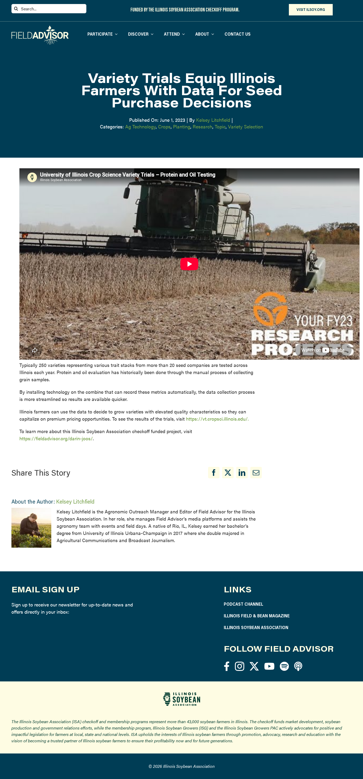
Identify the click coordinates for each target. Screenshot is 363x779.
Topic (220, 126)
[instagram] (239, 666)
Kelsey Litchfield (213, 119)
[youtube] (269, 666)
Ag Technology (140, 126)
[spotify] (284, 666)
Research (202, 126)
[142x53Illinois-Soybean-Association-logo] (181, 694)
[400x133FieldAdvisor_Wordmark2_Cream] (40, 27)
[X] (228, 473)
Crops (164, 126)
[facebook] (227, 666)
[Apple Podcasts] (298, 666)
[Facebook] (214, 473)
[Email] (256, 473)
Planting (181, 126)
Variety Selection (245, 126)
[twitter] (254, 666)
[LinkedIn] (242, 473)
